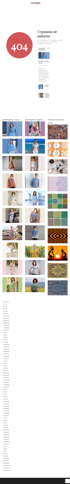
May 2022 (5, 422)
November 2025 (6, 323)
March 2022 (5, 427)
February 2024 (6, 372)
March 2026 (5, 313)
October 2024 (6, 353)
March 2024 (5, 370)
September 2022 (6, 413)
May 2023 (5, 394)
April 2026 (5, 311)
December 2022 (6, 406)
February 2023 (6, 401)
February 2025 (6, 344)
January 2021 (6, 460)
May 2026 (5, 308)
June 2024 (5, 363)
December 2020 (6, 463)
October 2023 (6, 382)
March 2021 (5, 456)
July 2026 (5, 304)
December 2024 (6, 349)
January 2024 (6, 375)
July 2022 (5, 418)
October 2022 (6, 410)
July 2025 (5, 332)
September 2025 (6, 327)
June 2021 (5, 448)
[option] (44, 76)
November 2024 (6, 351)
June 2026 (5, 306)
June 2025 (5, 335)
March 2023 (5, 399)
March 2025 (5, 342)
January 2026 (6, 318)
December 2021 (6, 434)
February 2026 (6, 315)
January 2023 (6, 403)
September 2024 (6, 356)
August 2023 (6, 387)
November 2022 (6, 408)
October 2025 (6, 325)
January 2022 (6, 432)
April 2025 (5, 339)
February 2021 (6, 458)
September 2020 (6, 470)
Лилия (39, 65)
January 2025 (6, 346)
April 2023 (5, 396)
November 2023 (6, 380)
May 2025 (5, 337)
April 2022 (5, 425)
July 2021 (5, 446)
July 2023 (5, 389)
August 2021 (6, 444)
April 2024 (5, 368)
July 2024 (5, 361)
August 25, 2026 (44, 65)
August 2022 (6, 415)
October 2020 (6, 467)
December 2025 (6, 320)
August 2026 (6, 301)
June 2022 (5, 420)
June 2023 (5, 391)
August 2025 (6, 330)
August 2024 (6, 358)
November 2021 (6, 436)
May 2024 (5, 365)
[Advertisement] (35, 17)
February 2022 (6, 429)
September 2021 (6, 441)
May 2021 (5, 451)
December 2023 (6, 377)
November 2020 (6, 465)
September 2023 (6, 384)
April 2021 (5, 453)
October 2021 (6, 439)
